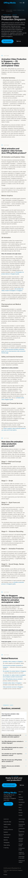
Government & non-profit (21, 857)
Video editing (7, 845)
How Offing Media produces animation (12, 679)
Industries (21, 799)
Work (20, 794)
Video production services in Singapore (13, 687)
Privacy (5, 874)
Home (2, 10)
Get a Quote (8, 803)
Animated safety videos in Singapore (12, 683)
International (21, 802)
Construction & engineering (22, 830)
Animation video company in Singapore (13, 661)
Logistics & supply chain (21, 853)
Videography (7, 842)
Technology (21, 821)
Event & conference (8, 829)
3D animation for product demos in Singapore (14, 671)
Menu (21, 2)
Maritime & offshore (21, 835)
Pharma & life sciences (22, 825)
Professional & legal (21, 849)
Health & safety (7, 824)
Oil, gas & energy (21, 844)
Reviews (21, 812)
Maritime (6, 840)
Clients (20, 810)
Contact (20, 815)
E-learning (6, 847)
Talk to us (18, 41)
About (20, 807)
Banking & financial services (21, 840)
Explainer (6, 832)
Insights (20, 804)
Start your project (7, 41)
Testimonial (6, 837)
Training (5, 827)
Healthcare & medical (22, 861)
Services (21, 797)
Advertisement (7, 834)
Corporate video (7, 821)
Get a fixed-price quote (9, 785)
